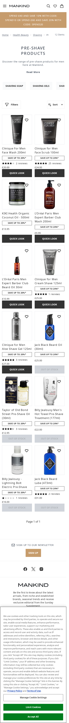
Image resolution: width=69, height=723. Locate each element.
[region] (33, 665)
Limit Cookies (33, 707)
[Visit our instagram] (41, 569)
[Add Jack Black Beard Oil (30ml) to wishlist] (59, 317)
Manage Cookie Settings (33, 697)
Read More (33, 72)
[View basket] (62, 6)
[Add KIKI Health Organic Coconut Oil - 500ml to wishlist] (27, 185)
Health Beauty (21, 34)
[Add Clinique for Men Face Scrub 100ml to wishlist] (59, 120)
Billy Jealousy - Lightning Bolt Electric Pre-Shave (14, 483)
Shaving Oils (41, 85)
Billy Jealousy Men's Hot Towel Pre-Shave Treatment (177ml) (49, 414)
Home (5, 34)
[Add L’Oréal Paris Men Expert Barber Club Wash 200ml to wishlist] (59, 185)
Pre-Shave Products (33, 50)
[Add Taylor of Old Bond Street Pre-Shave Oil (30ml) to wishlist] (27, 381)
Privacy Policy (14, 690)
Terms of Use (34, 690)
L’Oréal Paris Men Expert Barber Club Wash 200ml (48, 217)
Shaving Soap (14, 85)
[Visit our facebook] (25, 569)
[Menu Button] (3, 6)
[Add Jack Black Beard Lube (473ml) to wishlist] (59, 451)
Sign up (33, 552)
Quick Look (17, 173)
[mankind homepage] (19, 6)
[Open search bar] (48, 6)
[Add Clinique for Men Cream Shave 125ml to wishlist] (59, 251)
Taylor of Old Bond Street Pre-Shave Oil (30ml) (16, 414)
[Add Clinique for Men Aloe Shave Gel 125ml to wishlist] (27, 317)
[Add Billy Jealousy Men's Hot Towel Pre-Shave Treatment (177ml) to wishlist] (59, 381)
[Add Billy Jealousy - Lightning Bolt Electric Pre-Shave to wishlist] (27, 451)
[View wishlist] (55, 6)
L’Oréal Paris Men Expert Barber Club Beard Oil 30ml (15, 283)
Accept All (33, 716)
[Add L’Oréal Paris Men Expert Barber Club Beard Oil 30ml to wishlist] (27, 251)
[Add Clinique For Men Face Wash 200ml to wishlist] (27, 120)
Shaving (37, 34)
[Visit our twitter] (33, 569)
